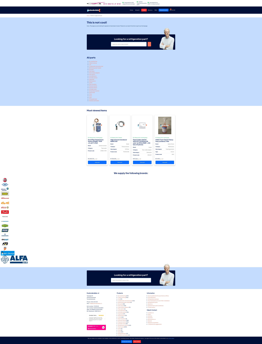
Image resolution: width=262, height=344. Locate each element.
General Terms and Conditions (155, 305)
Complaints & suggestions (155, 324)
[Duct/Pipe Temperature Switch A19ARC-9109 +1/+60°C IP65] (97, 125)
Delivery (150, 316)
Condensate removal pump (96, 66)
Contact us (151, 312)
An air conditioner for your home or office (158, 295)
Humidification (93, 76)
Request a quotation (153, 322)
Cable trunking (93, 63)
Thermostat (92, 92)
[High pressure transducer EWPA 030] (119, 125)
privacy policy (171, 338)
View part (97, 162)
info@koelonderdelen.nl (95, 303)
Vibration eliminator (94, 100)
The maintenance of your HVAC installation (159, 300)
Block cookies (137, 341)
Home (131, 10)
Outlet (144, 10)
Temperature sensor (94, 91)
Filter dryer (91, 71)
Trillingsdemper (93, 99)
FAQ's (149, 314)
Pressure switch (93, 87)
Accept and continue (126, 341)
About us (150, 10)
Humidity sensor (93, 77)
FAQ (156, 10)
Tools (90, 97)
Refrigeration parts (153, 302)
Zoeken (149, 44)
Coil (90, 64)
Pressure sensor (93, 86)
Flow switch (92, 74)
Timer (90, 94)
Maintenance (92, 81)
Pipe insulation (92, 84)
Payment (150, 317)
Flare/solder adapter (94, 73)
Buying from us (152, 319)
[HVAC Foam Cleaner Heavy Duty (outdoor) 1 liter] (164, 125)
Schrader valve (93, 89)
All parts (137, 10)
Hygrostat (91, 79)
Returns (150, 321)
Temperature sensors (153, 299)
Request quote (163, 10)
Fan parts (91, 69)
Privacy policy (151, 307)
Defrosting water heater (95, 68)
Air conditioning (93, 61)
